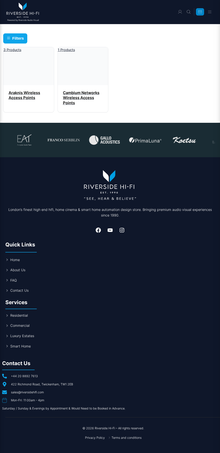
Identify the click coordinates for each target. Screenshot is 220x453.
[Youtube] (110, 230)
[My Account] (180, 12)
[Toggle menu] (210, 12)
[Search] (188, 12)
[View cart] (200, 12)
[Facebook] (98, 230)
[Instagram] (121, 230)
